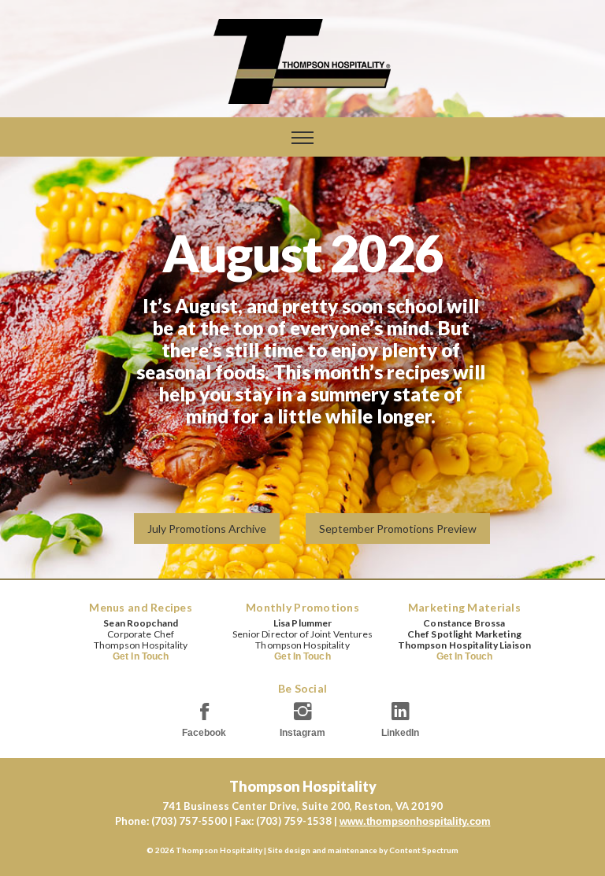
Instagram (302, 732)
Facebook (204, 732)
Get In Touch (141, 656)
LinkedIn (400, 732)
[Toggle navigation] (303, 138)
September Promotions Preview (398, 528)
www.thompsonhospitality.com (415, 821)
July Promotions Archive (206, 528)
